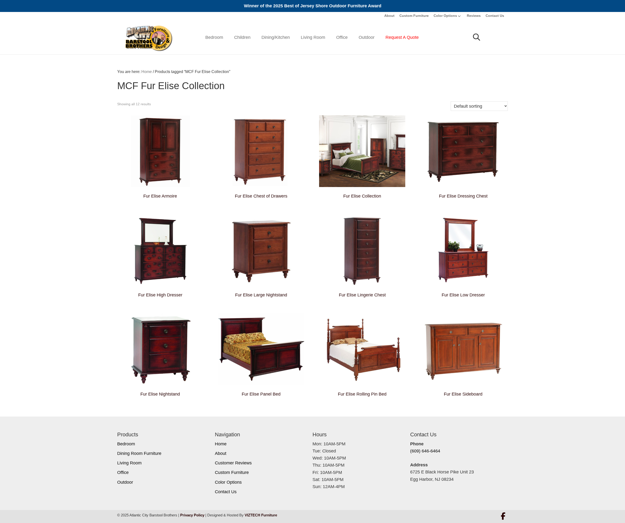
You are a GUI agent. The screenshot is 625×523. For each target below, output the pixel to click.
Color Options (445, 16)
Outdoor (367, 37)
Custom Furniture (414, 16)
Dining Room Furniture (139, 453)
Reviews (474, 16)
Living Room (313, 37)
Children (242, 37)
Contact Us (495, 16)
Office (342, 37)
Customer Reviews (233, 462)
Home (221, 443)
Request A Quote (402, 37)
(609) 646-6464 (425, 451)
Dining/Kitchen (275, 37)
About (389, 16)
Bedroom (214, 37)
